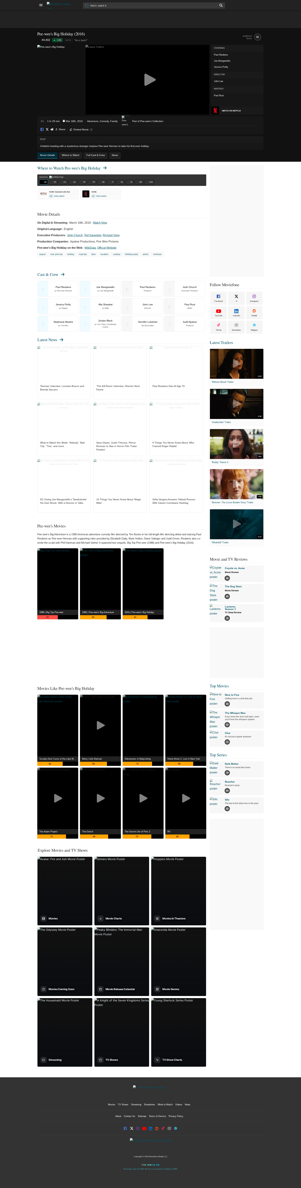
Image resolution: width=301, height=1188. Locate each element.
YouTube (218, 316)
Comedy (104, 121)
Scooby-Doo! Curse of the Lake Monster (58, 759)
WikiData (90, 247)
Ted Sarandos (92, 235)
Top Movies (219, 686)
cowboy (116, 254)
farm (93, 254)
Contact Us (129, 1116)
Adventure (92, 121)
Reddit (52, 130)
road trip (83, 254)
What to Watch (165, 1104)
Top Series (218, 755)
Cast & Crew (47, 274)
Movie (68, 40)
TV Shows (123, 1104)
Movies (111, 1104)
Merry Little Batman (92, 759)
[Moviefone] (60, 5)
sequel (42, 254)
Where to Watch (69, 168)
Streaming (136, 1104)
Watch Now (100, 222)
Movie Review (232, 572)
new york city (56, 254)
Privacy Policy (176, 1116)
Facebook (42, 130)
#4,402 (46, 39)
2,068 (59, 40)
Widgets (254, 330)
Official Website (107, 247)
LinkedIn (236, 316)
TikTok (219, 330)
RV (169, 831)
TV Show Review (233, 612)
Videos (178, 1104)
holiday (70, 254)
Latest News (47, 339)
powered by (43, 177)
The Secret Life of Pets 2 (137, 831)
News (187, 1104)
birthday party (131, 254)
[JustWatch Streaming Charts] (39, 40)
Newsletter (236, 330)
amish (145, 254)
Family (114, 121)
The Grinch (87, 831)
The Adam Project (48, 831)
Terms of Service (157, 1116)
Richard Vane (111, 235)
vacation (104, 254)
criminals (157, 254)
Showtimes (149, 1104)
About (118, 1116)
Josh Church (75, 235)
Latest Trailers (221, 342)
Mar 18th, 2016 (74, 121)
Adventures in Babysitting (138, 759)
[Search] (221, 5)
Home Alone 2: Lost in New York (183, 759)
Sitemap (142, 1116)
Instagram (254, 301)
